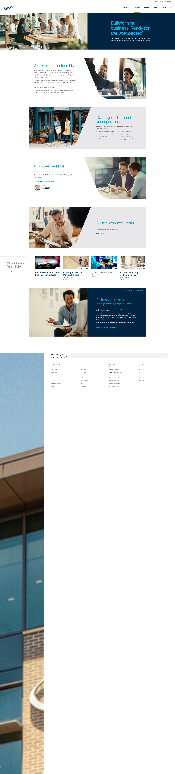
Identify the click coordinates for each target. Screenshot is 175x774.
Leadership (142, 369)
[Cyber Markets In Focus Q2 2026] (104, 262)
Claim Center (100, 233)
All (10, 271)
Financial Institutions (56, 383)
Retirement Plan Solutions (116, 378)
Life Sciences (84, 369)
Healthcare (53, 386)
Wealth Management (114, 383)
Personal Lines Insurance (115, 375)
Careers (164, 7)
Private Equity (84, 380)
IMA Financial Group (8, 8)
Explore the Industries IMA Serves (44, 181)
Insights (146, 7)
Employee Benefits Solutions (105, 327)
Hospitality (83, 366)
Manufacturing (84, 372)
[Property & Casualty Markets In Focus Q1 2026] (132, 262)
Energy (52, 380)
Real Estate (83, 383)
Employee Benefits (114, 369)
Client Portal (168, 1)
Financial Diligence (114, 386)
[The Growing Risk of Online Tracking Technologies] (47, 262)
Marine (82, 375)
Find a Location (143, 380)
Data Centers (54, 372)
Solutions (137, 7)
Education (53, 378)
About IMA (141, 366)
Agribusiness (54, 366)
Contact (161, 1)
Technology (83, 386)
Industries (126, 7)
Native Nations (84, 378)
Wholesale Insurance (114, 380)
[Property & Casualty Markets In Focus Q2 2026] (76, 262)
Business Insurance (114, 366)
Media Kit (141, 378)
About (155, 7)
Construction (54, 369)
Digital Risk (53, 375)
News (156, 1)
